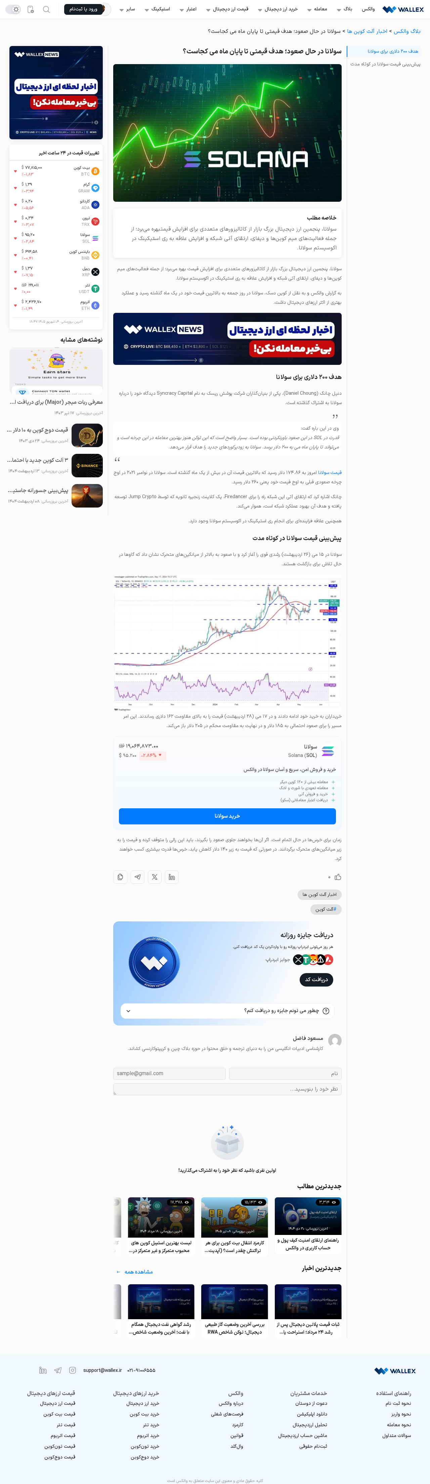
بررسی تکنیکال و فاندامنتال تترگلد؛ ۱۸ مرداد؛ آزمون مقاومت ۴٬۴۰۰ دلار (161, 1328)
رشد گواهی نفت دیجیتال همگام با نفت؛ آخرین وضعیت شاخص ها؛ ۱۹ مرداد (235, 1328)
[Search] (46, 9)
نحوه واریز (401, 1414)
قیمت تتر (66, 1425)
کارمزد (237, 1425)
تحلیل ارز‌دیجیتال (310, 1425)
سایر (130, 9)
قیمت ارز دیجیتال (230, 9)
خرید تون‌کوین (145, 1446)
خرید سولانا (227, 816)
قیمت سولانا (330, 472)
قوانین (236, 1435)
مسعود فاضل (308, 1039)
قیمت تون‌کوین (59, 1446)
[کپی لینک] (120, 877)
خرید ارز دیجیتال (281, 9)
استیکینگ (161, 9)
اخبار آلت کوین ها (367, 32)
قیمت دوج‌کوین (59, 1457)
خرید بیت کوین (144, 1414)
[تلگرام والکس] (57, 1370)
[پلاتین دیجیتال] (107, 9)
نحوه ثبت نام (398, 1403)
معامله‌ (320, 9)
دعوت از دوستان (311, 1403)
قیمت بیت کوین (59, 1414)
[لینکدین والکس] (43, 1370)
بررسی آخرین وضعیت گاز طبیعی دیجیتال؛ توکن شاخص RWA (308, 1328)
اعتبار (191, 9)
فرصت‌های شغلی (227, 1414)
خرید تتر (151, 1425)
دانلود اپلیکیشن (312, 1414)
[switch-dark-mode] (13, 9)
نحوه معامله (399, 1425)
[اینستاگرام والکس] (72, 1370)
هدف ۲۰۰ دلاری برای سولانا (393, 51)
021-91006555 (141, 1370)
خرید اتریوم (148, 1435)
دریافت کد (316, 980)
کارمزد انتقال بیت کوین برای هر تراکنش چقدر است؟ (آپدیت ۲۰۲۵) (308, 1247)
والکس (368, 9)
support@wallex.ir (102, 1370)
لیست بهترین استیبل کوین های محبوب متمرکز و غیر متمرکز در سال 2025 (235, 1247)
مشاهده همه (139, 1272)
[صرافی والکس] (403, 9)
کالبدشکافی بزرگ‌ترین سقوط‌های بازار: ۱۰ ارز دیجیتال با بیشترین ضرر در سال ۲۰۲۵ (161, 1247)
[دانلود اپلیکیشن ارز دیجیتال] (30, 9)
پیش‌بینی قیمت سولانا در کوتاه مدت (385, 64)
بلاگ (348, 9)
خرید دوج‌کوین (145, 1457)
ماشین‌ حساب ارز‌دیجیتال (302, 1435)
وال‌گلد (236, 1446)
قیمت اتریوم (63, 1435)
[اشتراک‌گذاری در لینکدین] (172, 877)
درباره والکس (231, 1403)
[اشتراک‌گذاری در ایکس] (155, 877)
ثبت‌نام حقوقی (313, 1446)
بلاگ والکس (407, 32)
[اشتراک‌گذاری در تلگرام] (137, 877)
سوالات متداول (396, 1435)
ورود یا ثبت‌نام (83, 9)
